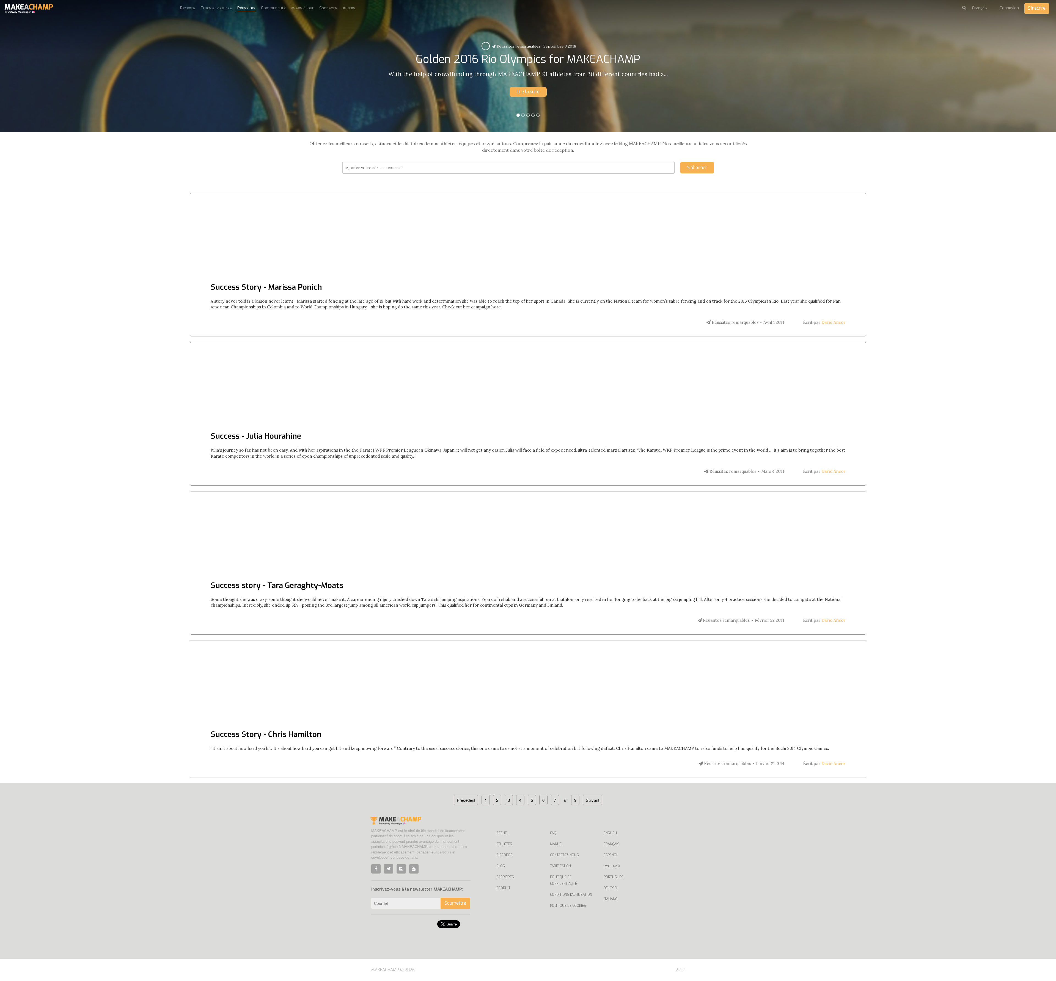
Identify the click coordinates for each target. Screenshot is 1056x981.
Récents (187, 8)
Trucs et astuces (216, 8)
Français (611, 844)
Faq (553, 833)
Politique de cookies (568, 905)
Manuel (556, 844)
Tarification (560, 866)
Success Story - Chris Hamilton (266, 734)
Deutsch (611, 888)
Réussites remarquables (521, 46)
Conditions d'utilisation (571, 894)
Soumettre (455, 903)
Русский (612, 866)
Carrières (505, 877)
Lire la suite (528, 92)
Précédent (466, 800)
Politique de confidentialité (563, 880)
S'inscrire (1037, 8)
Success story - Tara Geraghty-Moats (277, 585)
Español (611, 855)
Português (613, 877)
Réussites (246, 8)
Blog (500, 866)
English (610, 833)
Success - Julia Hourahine (256, 436)
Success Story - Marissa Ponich (266, 287)
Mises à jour (302, 8)
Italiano (611, 899)
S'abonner (697, 167)
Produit (503, 888)
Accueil (502, 833)
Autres (349, 8)
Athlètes (504, 844)
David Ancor (833, 322)
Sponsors (328, 8)
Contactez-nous (564, 855)
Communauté (273, 8)
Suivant (592, 800)
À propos (504, 855)
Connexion (1009, 8)
